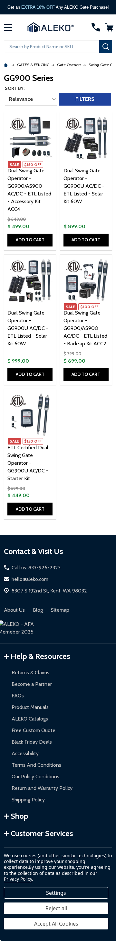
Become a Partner (32, 684)
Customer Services (42, 833)
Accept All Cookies (56, 923)
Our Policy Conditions (35, 776)
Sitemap (60, 610)
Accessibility (25, 753)
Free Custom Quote (33, 730)
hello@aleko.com (30, 579)
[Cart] (109, 27)
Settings (56, 892)
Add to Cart (30, 240)
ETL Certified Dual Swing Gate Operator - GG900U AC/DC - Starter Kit (27, 463)
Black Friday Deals (32, 742)
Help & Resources (40, 656)
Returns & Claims (30, 672)
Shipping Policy (28, 800)
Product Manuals (30, 707)
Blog (38, 610)
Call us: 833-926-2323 (36, 568)
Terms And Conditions (36, 765)
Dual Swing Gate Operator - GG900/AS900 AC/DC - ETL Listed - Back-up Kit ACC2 (85, 328)
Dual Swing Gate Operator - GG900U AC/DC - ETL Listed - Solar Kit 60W (83, 186)
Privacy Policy (18, 879)
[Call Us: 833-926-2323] (95, 27)
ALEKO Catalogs (30, 719)
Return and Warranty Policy (42, 788)
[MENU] (8, 27)
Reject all (56, 908)
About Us (14, 610)
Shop (19, 816)
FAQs (18, 696)
